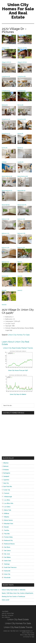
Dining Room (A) (6, 119)
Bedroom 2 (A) (5, 219)
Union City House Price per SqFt (18, 370)
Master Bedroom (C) (7, 190)
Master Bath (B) (6, 204)
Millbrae (6, 513)
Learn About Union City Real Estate (15, 342)
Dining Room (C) (6, 133)
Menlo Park (7, 510)
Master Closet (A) (22, 204)
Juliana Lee (6, 631)
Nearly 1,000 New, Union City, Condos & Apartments (17, 593)
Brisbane (6, 469)
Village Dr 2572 (5, 48)
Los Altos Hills (8, 503)
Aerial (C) (20, 290)
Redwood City (8, 540)
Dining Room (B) (22, 119)
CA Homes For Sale (28, 636)
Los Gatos (7, 507)
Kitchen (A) (20, 133)
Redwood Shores (9, 544)
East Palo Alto (7, 486)
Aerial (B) (4, 290)
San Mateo (7, 557)
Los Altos (7, 500)
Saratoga (7, 564)
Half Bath (4, 162)
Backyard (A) (5, 276)
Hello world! (5, 600)
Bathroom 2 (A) (21, 233)
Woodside (7, 577)
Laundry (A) (20, 162)
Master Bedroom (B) (23, 176)
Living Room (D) (22, 90)
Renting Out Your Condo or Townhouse (13, 596)
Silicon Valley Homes (28, 632)
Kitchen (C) (20, 147)
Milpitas (6, 517)
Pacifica (6, 530)
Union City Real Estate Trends (18, 627)
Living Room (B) (22, 76)
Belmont (5, 466)
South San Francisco (10, 567)
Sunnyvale (7, 571)
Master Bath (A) (21, 190)
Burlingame (6, 473)
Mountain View (8, 523)
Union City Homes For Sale (19, 335)
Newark (6, 527)
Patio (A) (20, 262)
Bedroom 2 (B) (21, 219)
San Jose (7, 554)
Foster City (6, 490)
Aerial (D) (4, 304)
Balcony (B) (20, 105)
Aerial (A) (20, 276)
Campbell (6, 476)
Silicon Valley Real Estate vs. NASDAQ (13, 590)
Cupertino (6, 480)
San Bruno (7, 547)
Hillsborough (8, 496)
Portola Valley (8, 537)
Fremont (6, 493)
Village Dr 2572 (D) (22, 62)
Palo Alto (7, 534)
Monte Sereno (8, 520)
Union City (7, 574)
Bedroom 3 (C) (5, 262)
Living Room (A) (6, 76)
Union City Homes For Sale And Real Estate (18, 11)
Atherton (5, 463)
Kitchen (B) (4, 147)
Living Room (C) (6, 90)
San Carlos (7, 550)
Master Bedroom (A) (7, 176)
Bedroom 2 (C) (5, 233)
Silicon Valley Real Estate (27, 634)
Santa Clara (7, 560)
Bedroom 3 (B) (21, 247)
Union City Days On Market (18, 394)
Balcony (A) (5, 105)
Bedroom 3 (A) (5, 247)
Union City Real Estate (18, 619)
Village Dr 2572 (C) (6, 62)
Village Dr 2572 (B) (22, 48)
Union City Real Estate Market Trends (18, 348)
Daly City (6, 483)
